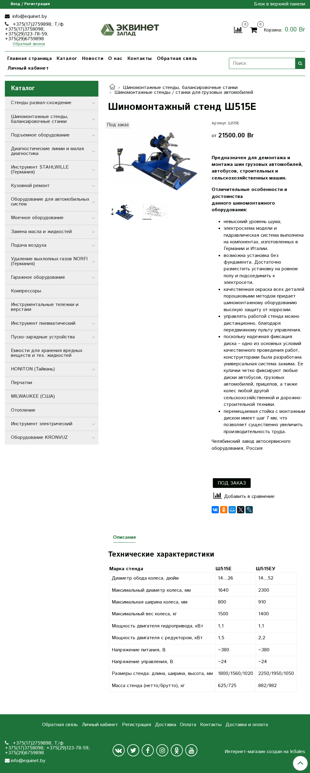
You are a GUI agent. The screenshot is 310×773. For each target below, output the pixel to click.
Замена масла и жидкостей (41, 231)
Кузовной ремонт (30, 185)
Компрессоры (26, 291)
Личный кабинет (28, 68)
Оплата (188, 724)
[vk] (119, 750)
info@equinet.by (29, 16)
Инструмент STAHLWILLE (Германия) (40, 170)
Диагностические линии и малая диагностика (47, 151)
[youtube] (191, 750)
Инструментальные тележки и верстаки (44, 307)
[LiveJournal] (249, 509)
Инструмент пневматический (43, 323)
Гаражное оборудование (38, 277)
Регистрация (136, 724)
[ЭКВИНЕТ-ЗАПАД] (130, 29)
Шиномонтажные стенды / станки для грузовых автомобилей (183, 92)
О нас (115, 58)
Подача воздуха (28, 245)
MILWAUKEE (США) (33, 396)
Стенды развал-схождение (41, 102)
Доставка (165, 724)
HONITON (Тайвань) (33, 369)
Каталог (67, 58)
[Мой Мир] (232, 509)
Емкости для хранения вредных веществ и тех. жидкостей (46, 353)
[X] (240, 509)
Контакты (139, 58)
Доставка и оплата (247, 724)
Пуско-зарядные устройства (43, 337)
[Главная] (112, 87)
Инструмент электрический (41, 423)
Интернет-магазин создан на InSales (265, 751)
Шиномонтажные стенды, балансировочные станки (180, 87)
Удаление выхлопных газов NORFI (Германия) (49, 261)
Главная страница (29, 58)
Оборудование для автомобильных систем (50, 202)
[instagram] (162, 750)
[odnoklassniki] (177, 750)
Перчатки (21, 382)
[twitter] (133, 750)
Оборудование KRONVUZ (39, 437)
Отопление (23, 410)
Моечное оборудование (37, 217)
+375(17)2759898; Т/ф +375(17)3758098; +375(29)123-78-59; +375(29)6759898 (34, 31)
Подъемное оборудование (40, 135)
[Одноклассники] (223, 509)
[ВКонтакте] (215, 509)
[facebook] (148, 750)
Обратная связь (177, 58)
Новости (93, 58)
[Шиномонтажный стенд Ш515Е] (155, 158)
